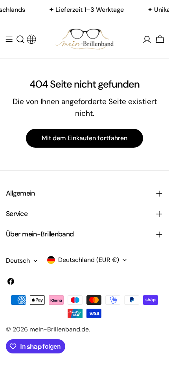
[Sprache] (31, 37)
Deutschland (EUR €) (88, 260)
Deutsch (18, 260)
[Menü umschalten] (9, 39)
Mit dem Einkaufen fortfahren (84, 138)
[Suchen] (20, 39)
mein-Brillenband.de (59, 329)
